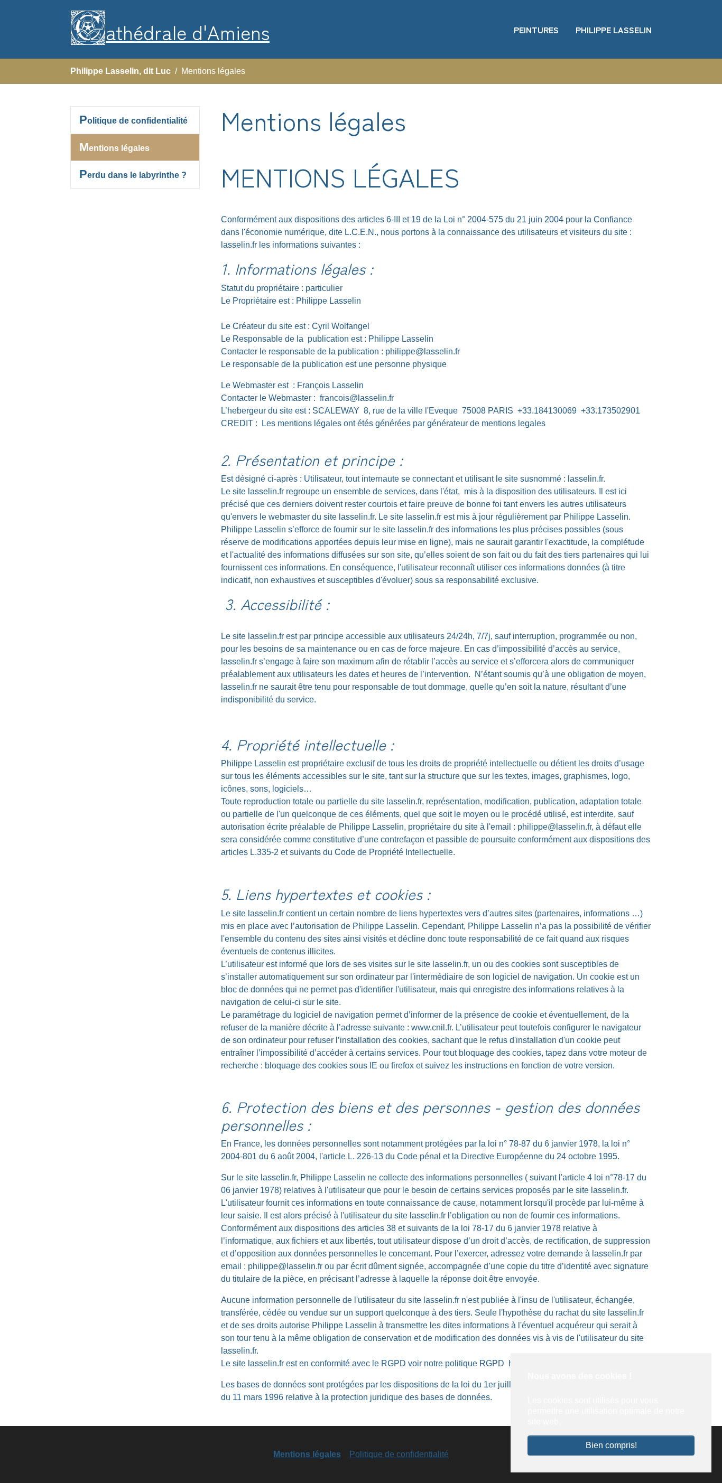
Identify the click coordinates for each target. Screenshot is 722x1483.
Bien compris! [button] (611, 1445)
